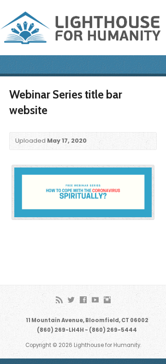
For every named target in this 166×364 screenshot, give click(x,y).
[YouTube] (95, 299)
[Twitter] (71, 299)
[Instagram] (107, 299)
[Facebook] (83, 299)
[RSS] (59, 299)
